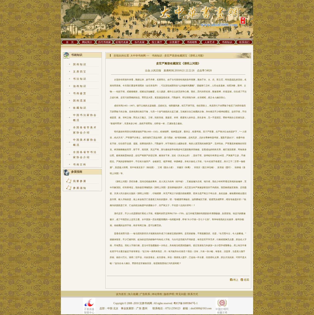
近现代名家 (122, 42)
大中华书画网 (138, 55)
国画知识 (80, 64)
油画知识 (80, 86)
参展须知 (80, 187)
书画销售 (192, 42)
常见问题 (181, 294)
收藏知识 (80, 107)
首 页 (70, 42)
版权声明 (169, 294)
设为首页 (121, 294)
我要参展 (80, 181)
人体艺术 (209, 42)
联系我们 (244, 42)
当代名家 (139, 42)
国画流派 (80, 100)
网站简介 (87, 42)
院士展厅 (157, 42)
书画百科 (80, 164)
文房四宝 (80, 71)
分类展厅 (174, 42)
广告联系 (145, 294)
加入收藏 (133, 294)
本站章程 (157, 294)
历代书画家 (104, 42)
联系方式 (193, 294)
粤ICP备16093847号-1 (185, 303)
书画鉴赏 (80, 93)
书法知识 (80, 78)
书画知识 (227, 42)
